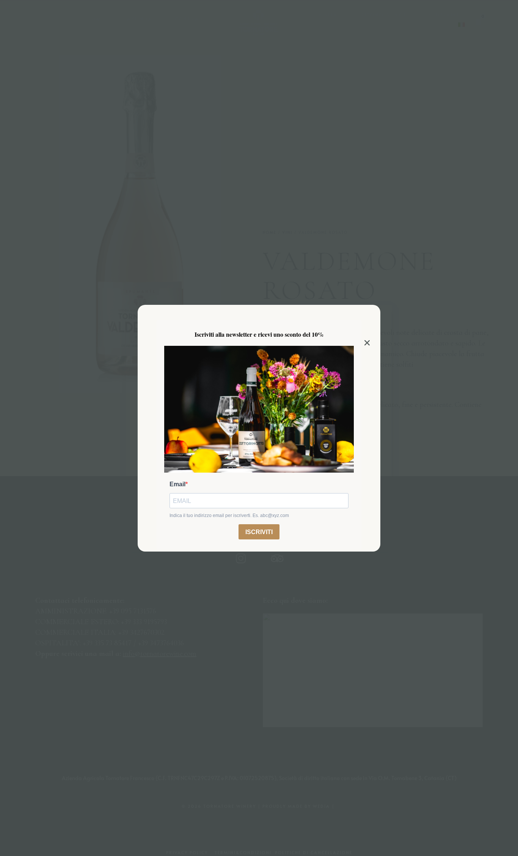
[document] (259, 428)
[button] (367, 343)
